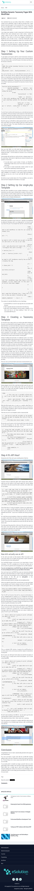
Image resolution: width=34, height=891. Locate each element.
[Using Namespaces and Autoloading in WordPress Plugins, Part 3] (5, 836)
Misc (2, 863)
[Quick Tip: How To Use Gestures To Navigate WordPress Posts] (5, 814)
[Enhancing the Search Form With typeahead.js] (5, 806)
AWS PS (30, 888)
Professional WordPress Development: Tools (21, 819)
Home (2, 7)
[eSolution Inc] (7, 2)
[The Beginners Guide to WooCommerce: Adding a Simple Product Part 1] (5, 798)
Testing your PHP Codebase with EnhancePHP (21, 827)
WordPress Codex (28, 345)
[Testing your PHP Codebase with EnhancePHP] (5, 829)
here (11, 569)
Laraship (21, 888)
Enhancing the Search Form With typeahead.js (21, 804)
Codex (6, 117)
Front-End (3, 854)
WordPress (3, 860)
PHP (6, 7)
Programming (4, 857)
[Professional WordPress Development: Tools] (5, 821)
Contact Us (17, 883)
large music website (8, 32)
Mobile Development (5, 850)
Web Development (5, 847)
